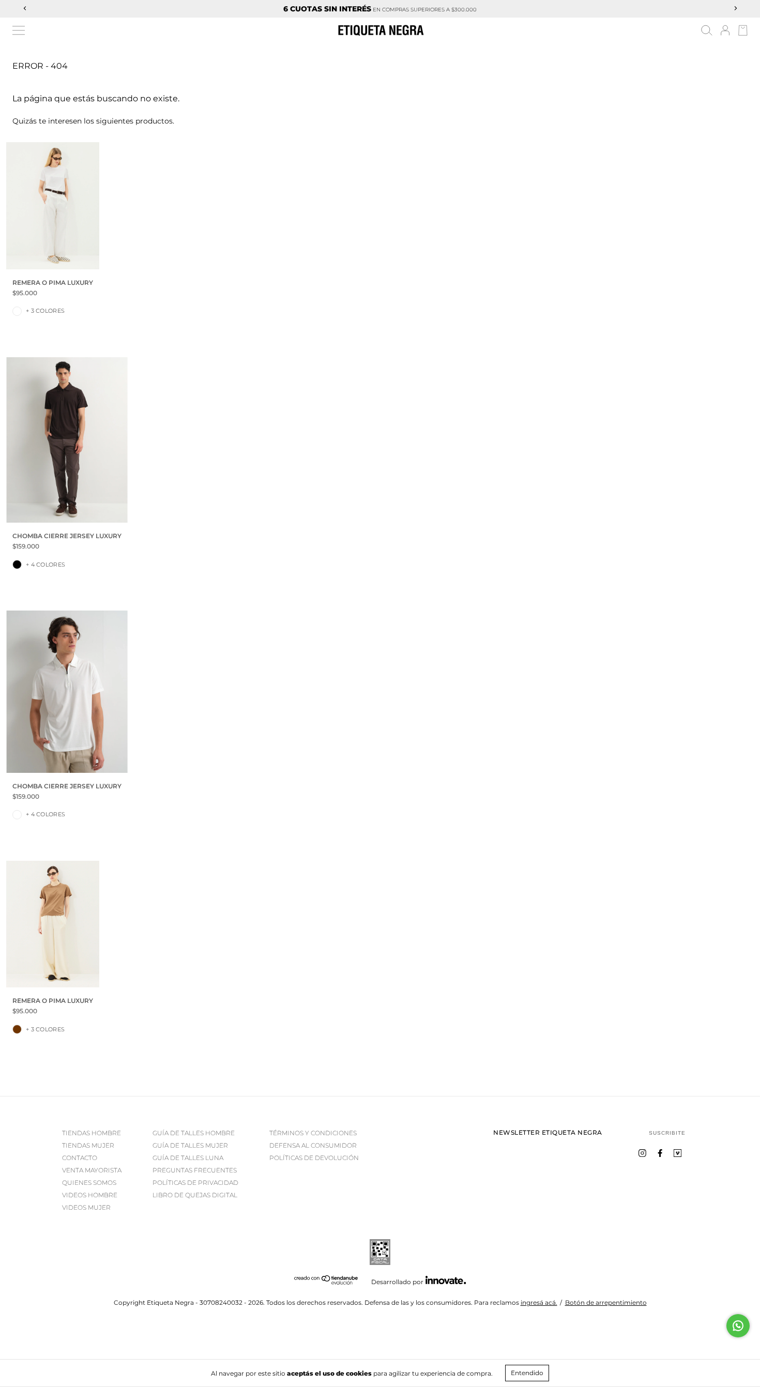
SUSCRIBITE (667, 1133)
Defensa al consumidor (313, 1145)
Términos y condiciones (313, 1133)
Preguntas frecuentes (195, 1170)
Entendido (527, 1373)
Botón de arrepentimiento (606, 1302)
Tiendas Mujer (88, 1145)
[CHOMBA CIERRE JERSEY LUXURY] (67, 440)
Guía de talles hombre (194, 1133)
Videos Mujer (86, 1207)
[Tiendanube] (326, 1282)
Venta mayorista (91, 1170)
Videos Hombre (89, 1195)
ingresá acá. (539, 1302)
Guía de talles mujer (190, 1145)
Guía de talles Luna (188, 1158)
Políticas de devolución (314, 1158)
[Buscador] (706, 32)
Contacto (79, 1158)
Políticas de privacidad (195, 1182)
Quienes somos (89, 1182)
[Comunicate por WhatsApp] (738, 1325)
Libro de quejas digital (195, 1195)
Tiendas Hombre (91, 1133)
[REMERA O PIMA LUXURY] (52, 205)
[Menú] (18, 30)
